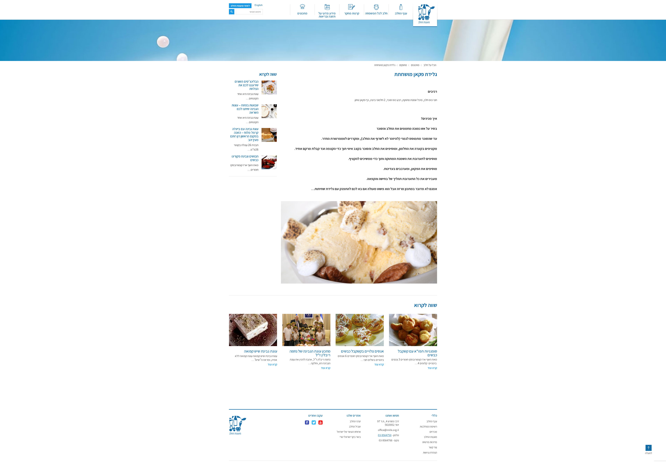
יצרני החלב (355, 421)
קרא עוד (432, 368)
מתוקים (403, 65)
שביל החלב (355, 426)
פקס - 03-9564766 (389, 440)
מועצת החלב (430, 437)
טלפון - (388, 435)
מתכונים (302, 13)
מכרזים (433, 432)
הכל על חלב (430, 65)
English (259, 5)
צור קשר (433, 447)
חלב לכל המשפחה (376, 13)
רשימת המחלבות (428, 426)
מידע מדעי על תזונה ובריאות (327, 14)
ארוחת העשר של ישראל (349, 432)
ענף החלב (401, 13)
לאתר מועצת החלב (240, 5)
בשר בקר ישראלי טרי (350, 437)
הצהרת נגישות (430, 452)
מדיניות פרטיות (429, 442)
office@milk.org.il (388, 430)
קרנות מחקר (351, 13)
